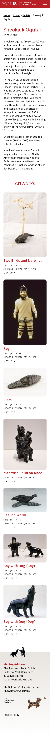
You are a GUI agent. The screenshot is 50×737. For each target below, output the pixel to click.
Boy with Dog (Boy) (19, 565)
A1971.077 (9, 412)
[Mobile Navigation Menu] (45, 3)
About (16, 15)
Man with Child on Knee (22, 473)
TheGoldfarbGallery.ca (16, 690)
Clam (7, 399)
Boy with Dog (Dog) (19, 621)
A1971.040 (9, 527)
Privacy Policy (11, 714)
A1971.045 (9, 481)
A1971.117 (9, 273)
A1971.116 (9, 361)
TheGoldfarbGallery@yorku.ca (21, 687)
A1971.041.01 (11, 578)
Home (6, 15)
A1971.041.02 (11, 634)
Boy (6, 348)
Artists (26, 15)
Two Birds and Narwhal (22, 260)
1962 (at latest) (13, 265)
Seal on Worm (14, 515)
